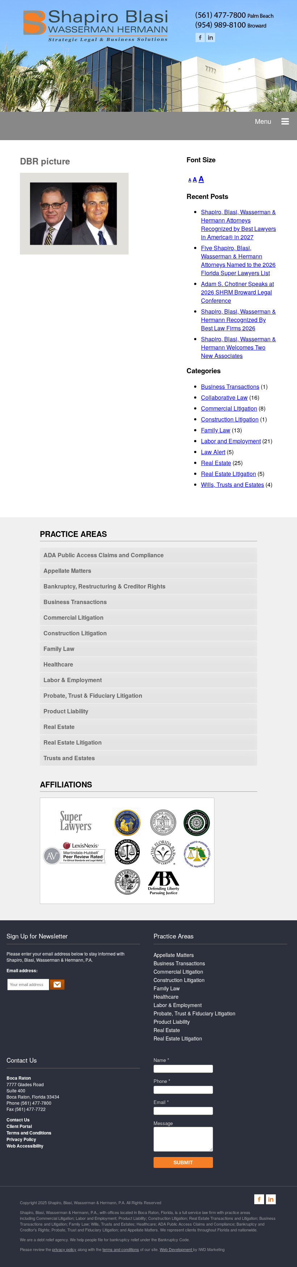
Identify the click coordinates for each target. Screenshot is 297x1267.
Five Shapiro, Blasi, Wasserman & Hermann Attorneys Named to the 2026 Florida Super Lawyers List (238, 260)
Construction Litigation (230, 419)
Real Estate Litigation (228, 473)
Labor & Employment (72, 680)
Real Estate (216, 463)
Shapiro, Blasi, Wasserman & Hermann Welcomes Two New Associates (238, 347)
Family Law (215, 430)
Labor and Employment (231, 441)
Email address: (22, 970)
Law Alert (213, 452)
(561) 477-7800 (36, 1103)
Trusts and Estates (69, 758)
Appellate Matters (67, 570)
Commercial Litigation (229, 408)
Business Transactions (230, 386)
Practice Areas (174, 935)
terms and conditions (121, 1249)
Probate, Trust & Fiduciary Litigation (92, 695)
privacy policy (64, 1249)
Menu (263, 121)
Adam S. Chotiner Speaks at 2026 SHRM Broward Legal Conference (237, 292)
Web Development (176, 1249)
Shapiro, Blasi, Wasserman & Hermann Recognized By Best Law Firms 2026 (238, 319)
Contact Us (22, 1059)
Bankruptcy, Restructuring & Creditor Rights (104, 586)
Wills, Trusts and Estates (232, 484)
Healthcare (58, 664)
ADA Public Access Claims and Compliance (103, 555)
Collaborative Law (224, 397)
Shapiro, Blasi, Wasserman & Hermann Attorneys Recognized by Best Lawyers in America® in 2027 (238, 224)
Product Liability (65, 711)
